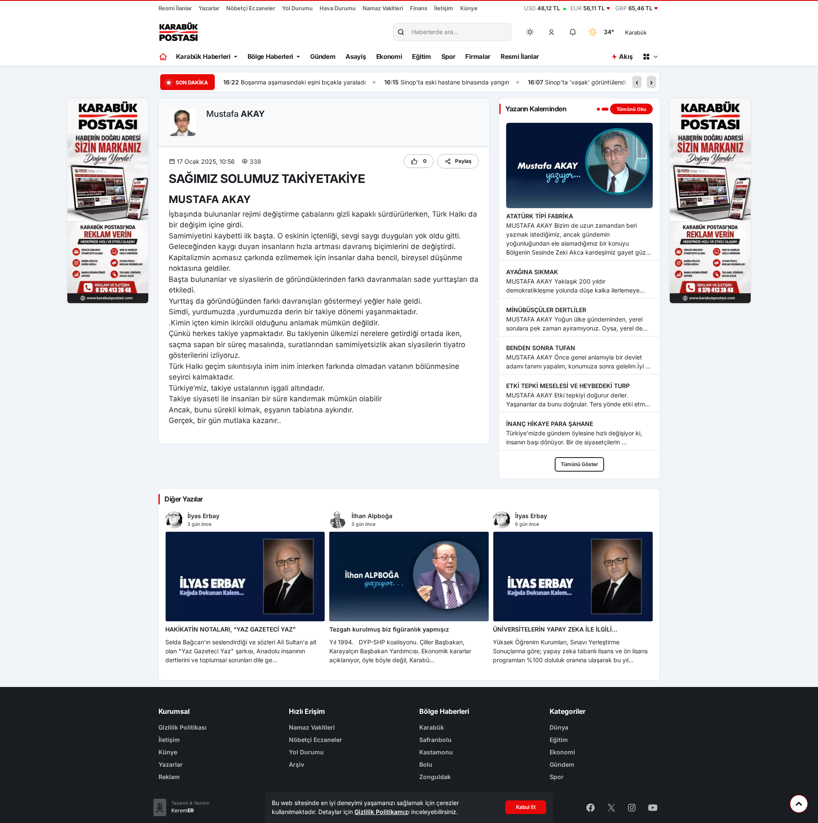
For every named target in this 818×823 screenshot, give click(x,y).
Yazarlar (209, 8)
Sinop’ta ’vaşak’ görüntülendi (456, 82)
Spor (448, 56)
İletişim (443, 8)
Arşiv (296, 764)
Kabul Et (526, 807)
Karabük (431, 727)
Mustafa (235, 114)
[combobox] (648, 32)
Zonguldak (435, 776)
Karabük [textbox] (636, 32)
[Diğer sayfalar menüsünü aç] (650, 57)
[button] (552, 32)
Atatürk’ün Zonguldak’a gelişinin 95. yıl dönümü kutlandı (611, 82)
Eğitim (421, 56)
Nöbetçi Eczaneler (250, 8)
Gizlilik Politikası (182, 727)
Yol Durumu (297, 8)
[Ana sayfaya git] (163, 57)
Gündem (322, 56)
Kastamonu (436, 752)
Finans (418, 8)
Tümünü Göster (579, 464)
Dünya (559, 727)
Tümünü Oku (631, 109)
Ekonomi (389, 56)
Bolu (425, 764)
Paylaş (463, 161)
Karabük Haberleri (203, 56)
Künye (469, 8)
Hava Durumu (338, 8)
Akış (625, 56)
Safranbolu (435, 739)
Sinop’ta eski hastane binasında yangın (325, 82)
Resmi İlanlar (175, 8)
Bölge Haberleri (271, 56)
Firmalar (477, 56)
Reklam (169, 776)
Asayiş (356, 56)
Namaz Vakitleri (383, 8)
